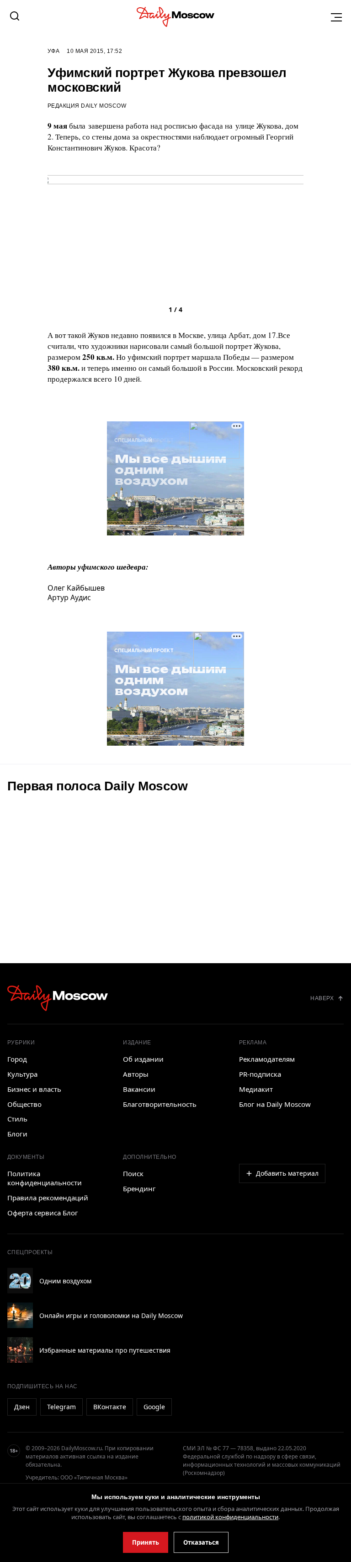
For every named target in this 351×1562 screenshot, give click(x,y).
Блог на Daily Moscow (275, 1104)
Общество (24, 1104)
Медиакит (256, 1089)
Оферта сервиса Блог (42, 1212)
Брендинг (139, 1188)
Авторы (136, 1074)
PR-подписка (260, 1074)
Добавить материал (287, 1173)
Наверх (322, 998)
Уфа (53, 51)
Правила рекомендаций (47, 1197)
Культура (22, 1074)
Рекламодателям (267, 1059)
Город (17, 1059)
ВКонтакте (109, 1406)
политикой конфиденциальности (230, 1517)
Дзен (22, 1406)
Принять (145, 1542)
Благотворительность (160, 1104)
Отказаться (201, 1542)
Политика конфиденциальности (44, 1178)
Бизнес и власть (34, 1089)
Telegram (61, 1406)
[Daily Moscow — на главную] (57, 998)
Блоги (17, 1133)
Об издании (143, 1059)
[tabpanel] (175, 282)
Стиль (17, 1118)
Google (154, 1406)
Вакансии (139, 1089)
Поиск (133, 1173)
